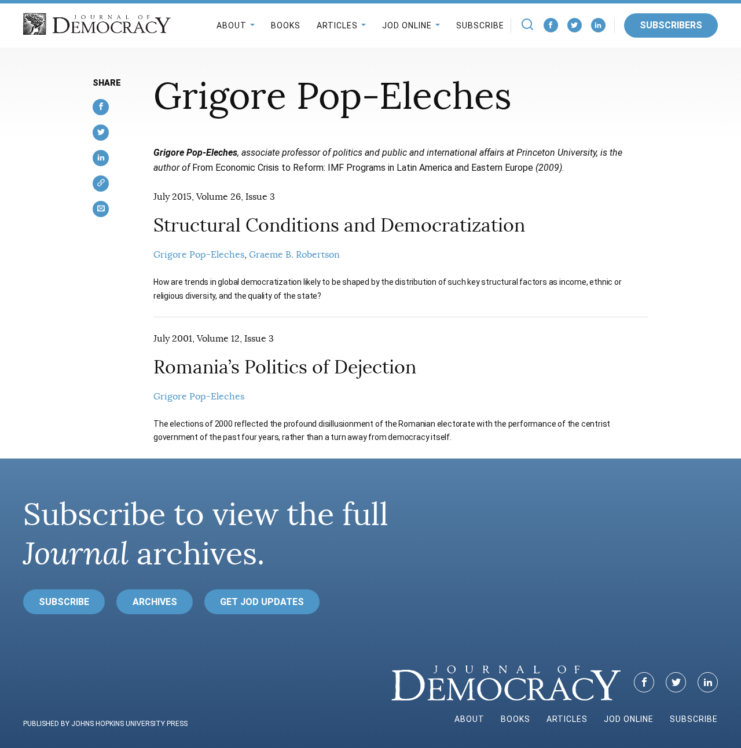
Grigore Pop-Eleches (198, 255)
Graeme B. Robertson (294, 255)
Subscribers (671, 25)
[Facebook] (551, 25)
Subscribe (480, 25)
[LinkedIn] (598, 25)
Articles (337, 25)
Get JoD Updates (262, 601)
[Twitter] (574, 25)
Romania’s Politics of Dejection (284, 367)
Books (285, 25)
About (232, 25)
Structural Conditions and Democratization (339, 225)
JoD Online (407, 25)
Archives (155, 601)
